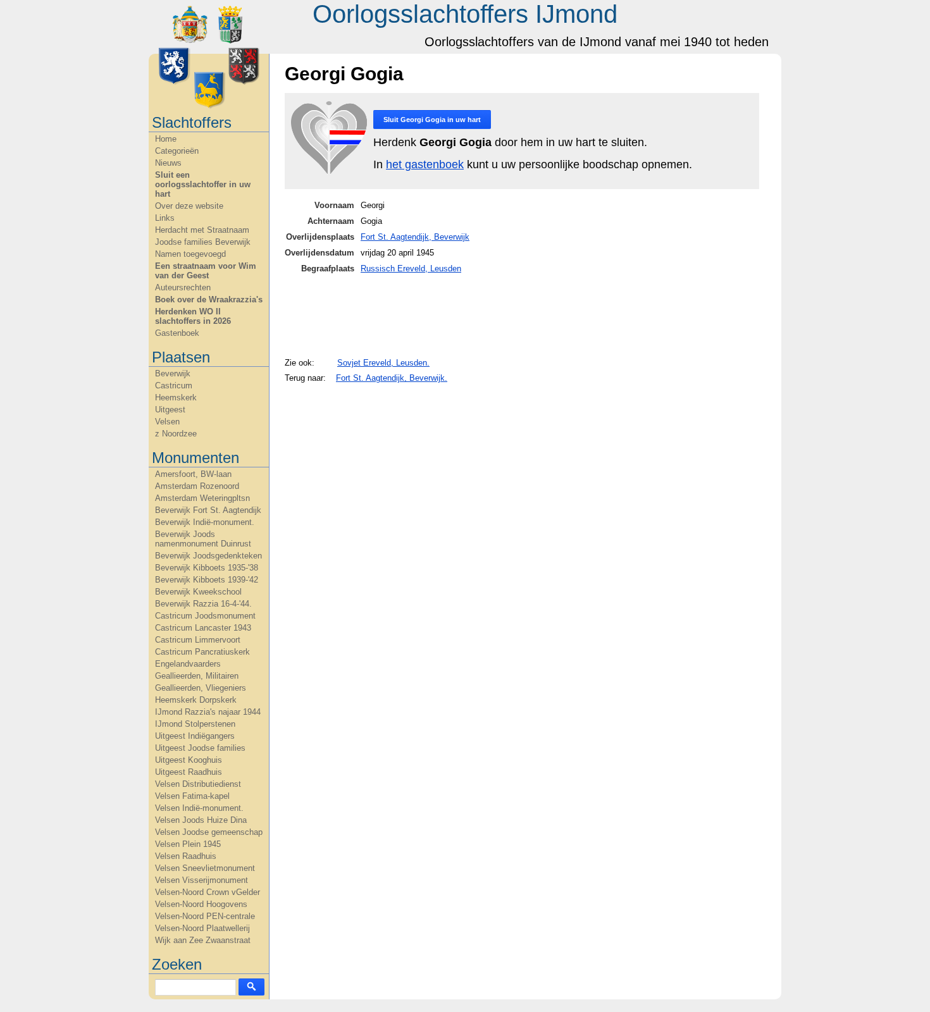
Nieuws (168, 163)
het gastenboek (425, 164)
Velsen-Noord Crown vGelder (207, 892)
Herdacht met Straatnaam (202, 230)
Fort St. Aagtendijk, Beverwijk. (391, 378)
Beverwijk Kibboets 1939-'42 (206, 579)
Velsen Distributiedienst (198, 784)
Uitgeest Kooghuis (188, 760)
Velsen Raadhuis (185, 856)
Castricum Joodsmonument (205, 615)
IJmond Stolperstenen (195, 724)
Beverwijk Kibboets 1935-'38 (206, 567)
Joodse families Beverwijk (203, 242)
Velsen (167, 421)
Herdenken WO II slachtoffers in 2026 (193, 316)
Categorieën (177, 151)
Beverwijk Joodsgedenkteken (208, 555)
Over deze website (189, 206)
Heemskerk (176, 397)
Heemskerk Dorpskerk (196, 700)
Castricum (173, 385)
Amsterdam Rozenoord (197, 486)
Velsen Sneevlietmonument (205, 868)
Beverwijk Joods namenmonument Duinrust (203, 538)
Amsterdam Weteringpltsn (202, 498)
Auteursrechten (183, 287)
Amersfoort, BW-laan (193, 474)
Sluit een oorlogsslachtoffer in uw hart (203, 184)
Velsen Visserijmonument (201, 880)
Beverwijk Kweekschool (198, 591)
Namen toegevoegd (190, 254)
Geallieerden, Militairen (197, 676)
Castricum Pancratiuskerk (202, 652)
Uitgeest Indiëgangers (195, 736)
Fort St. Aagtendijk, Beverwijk (415, 237)
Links (165, 218)
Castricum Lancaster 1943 (203, 627)
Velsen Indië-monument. (199, 808)
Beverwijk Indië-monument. (204, 522)
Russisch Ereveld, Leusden (411, 268)
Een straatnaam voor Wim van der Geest (205, 270)
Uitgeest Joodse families (200, 748)
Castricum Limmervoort (197, 640)
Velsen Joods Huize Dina (201, 820)
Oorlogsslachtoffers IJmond (465, 14)
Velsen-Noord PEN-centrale (205, 916)
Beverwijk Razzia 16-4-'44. (203, 603)
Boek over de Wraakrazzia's (209, 299)
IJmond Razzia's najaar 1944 (208, 712)
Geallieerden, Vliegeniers (200, 688)
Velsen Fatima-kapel (192, 796)
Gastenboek (177, 333)
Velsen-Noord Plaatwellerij (202, 928)
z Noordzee (176, 433)
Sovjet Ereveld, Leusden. (383, 362)
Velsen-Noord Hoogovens (201, 904)
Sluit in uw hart (432, 119)
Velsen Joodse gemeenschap (209, 832)
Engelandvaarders (188, 664)
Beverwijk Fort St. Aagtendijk (208, 510)
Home (166, 139)
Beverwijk (172, 373)
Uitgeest (170, 409)
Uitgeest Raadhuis (188, 772)
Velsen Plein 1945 (188, 844)
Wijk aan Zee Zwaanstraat (203, 940)
